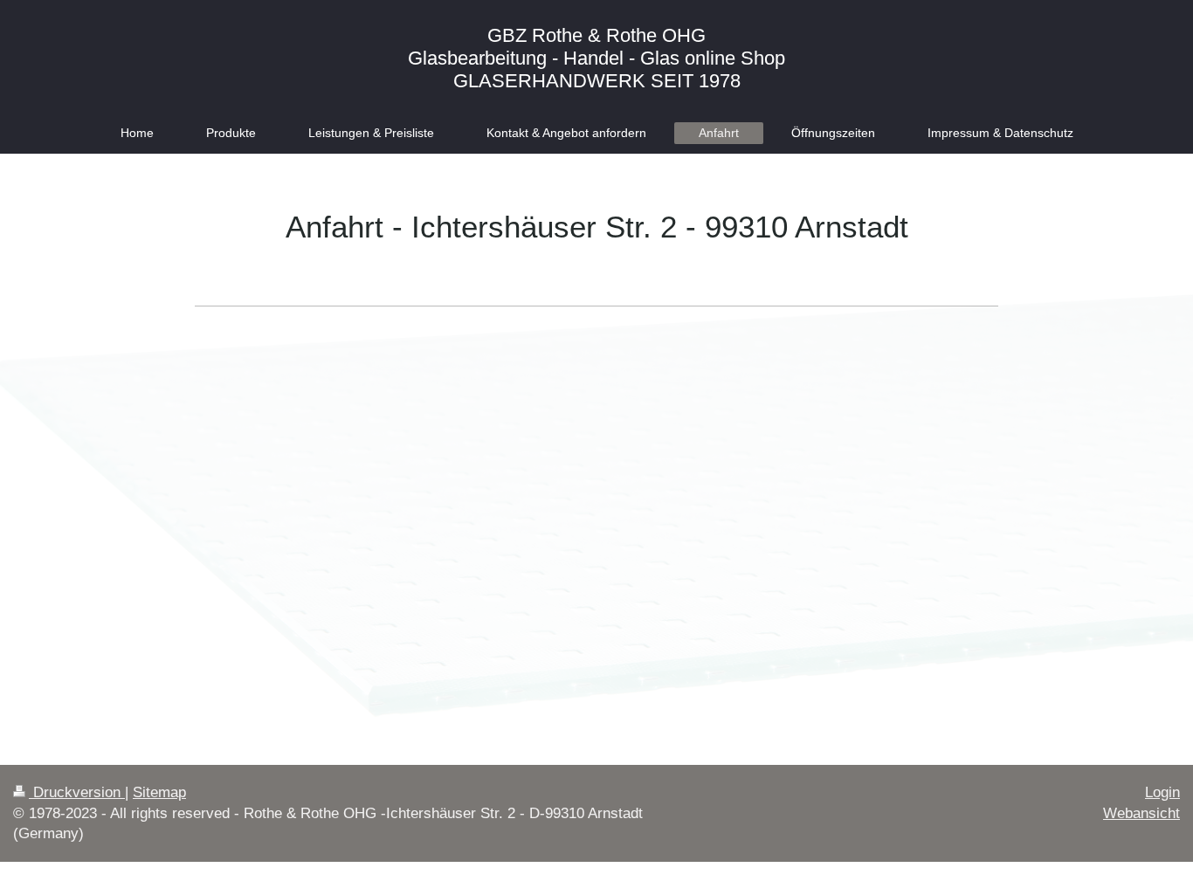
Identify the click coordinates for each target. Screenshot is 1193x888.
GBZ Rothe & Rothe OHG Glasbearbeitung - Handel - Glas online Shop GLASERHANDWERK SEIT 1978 (596, 58)
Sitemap (159, 792)
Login (1162, 792)
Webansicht (1141, 813)
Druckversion (77, 792)
